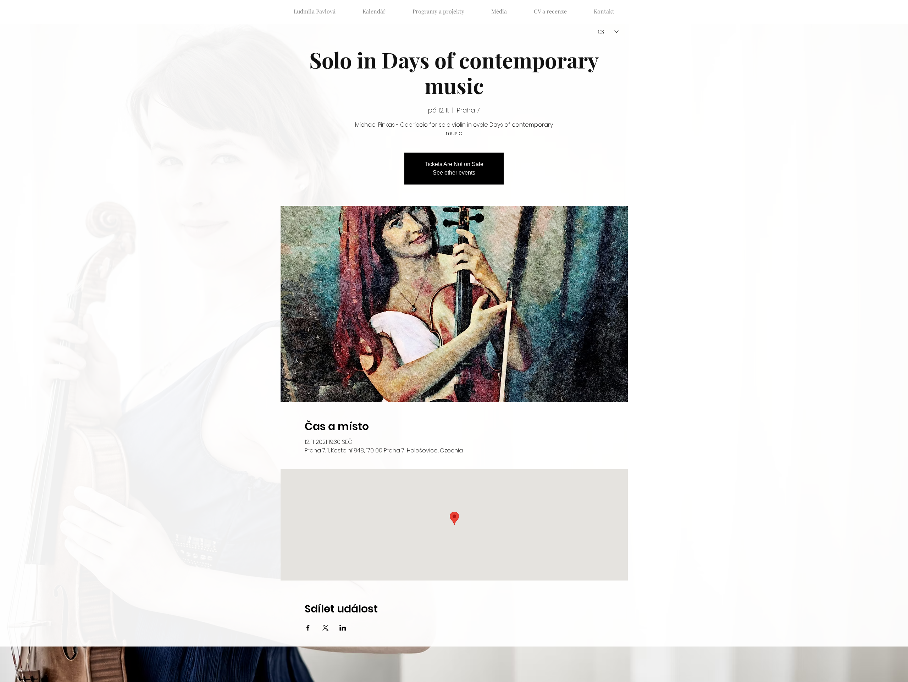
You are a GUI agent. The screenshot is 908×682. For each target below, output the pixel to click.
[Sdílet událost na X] (325, 628)
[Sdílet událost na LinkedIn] (342, 628)
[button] (438, 8)
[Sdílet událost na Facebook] (308, 628)
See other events (454, 173)
